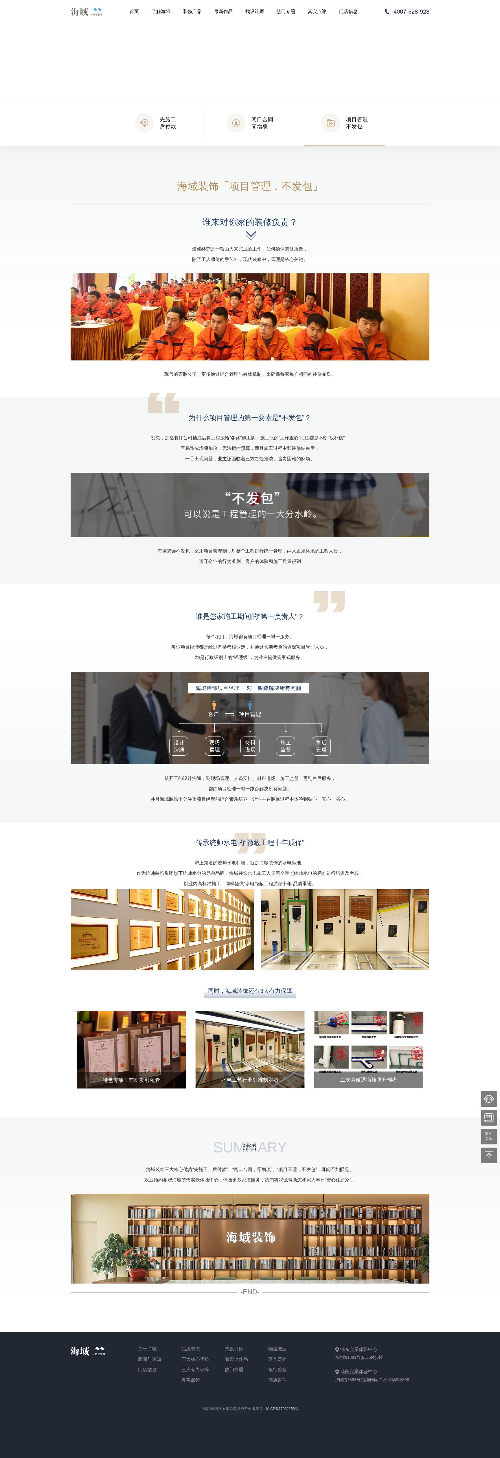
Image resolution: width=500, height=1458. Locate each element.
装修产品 (192, 11)
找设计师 (254, 11)
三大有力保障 (195, 1369)
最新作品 (223, 11)
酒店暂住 (277, 1380)
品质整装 (190, 1349)
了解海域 (161, 11)
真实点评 (317, 11)
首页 (134, 11)
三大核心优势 (195, 1359)
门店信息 (348, 11)
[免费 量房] (489, 1118)
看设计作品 (236, 1359)
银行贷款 (277, 1369)
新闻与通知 (149, 1359)
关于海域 (147, 1349)
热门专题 (286, 11)
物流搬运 (277, 1349)
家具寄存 (277, 1359)
